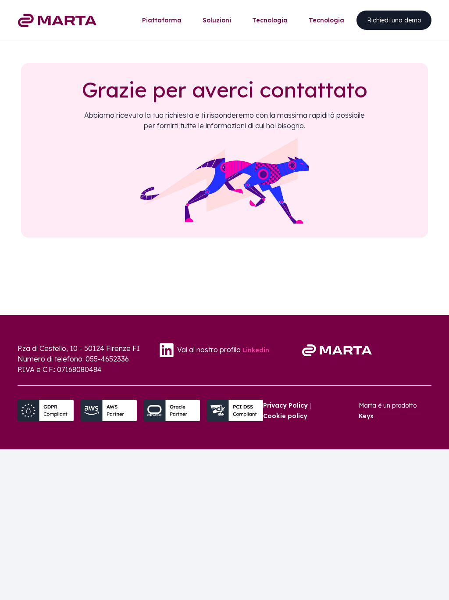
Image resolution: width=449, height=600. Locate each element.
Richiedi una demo (394, 20)
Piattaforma (162, 20)
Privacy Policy (285, 405)
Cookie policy (285, 416)
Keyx (366, 416)
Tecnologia (270, 20)
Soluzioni (217, 20)
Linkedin (255, 350)
